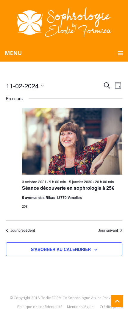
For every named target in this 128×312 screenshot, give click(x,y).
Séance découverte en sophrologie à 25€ (68, 187)
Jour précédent (22, 230)
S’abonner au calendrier (61, 249)
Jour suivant (108, 230)
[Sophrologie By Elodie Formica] (64, 22)
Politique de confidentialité (40, 306)
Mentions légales (81, 306)
